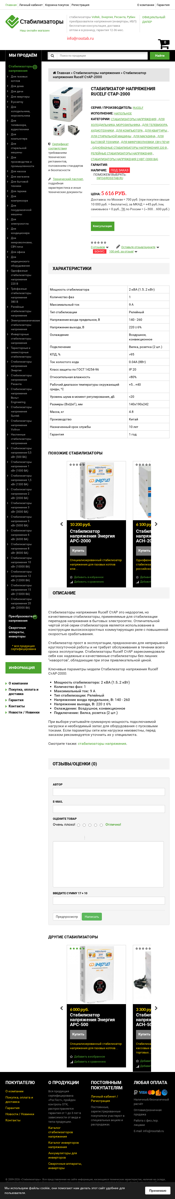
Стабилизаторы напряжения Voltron (21, 425)
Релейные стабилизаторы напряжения (21, 311)
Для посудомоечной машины (21, 210)
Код (96, 838)
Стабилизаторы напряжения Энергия (21, 366)
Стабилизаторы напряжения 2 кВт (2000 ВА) (21, 494)
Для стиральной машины (18, 148)
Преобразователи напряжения (20, 618)
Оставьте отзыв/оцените (138, 247)
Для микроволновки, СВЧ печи (21, 242)
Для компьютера (19, 136)
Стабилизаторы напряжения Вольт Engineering (21, 395)
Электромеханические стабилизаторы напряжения (25, 325)
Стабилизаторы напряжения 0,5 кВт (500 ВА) (21, 453)
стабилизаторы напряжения (102, 743)
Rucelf (138, 107)
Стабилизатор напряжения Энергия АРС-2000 (92, 536)
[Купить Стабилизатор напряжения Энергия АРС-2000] (96, 490)
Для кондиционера (20, 231)
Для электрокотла (20, 221)
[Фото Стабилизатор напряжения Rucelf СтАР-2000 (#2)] (73, 130)
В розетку (17, 101)
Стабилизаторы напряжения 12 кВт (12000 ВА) (21, 576)
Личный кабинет (31, 5)
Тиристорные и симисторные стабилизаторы (21, 352)
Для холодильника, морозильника (20, 111)
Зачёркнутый (79, 838)
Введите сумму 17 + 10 (70, 893)
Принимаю (157, 1190)
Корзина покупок (57, 5)
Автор (57, 784)
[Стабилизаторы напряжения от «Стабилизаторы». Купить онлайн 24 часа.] (34, 17)
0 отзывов (98, 247)
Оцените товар (65, 818)
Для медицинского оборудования (20, 261)
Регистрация (80, 5)
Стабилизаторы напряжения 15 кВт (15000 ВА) (21, 590)
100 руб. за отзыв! (121, 251)
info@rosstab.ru (110, 178)
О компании (145, 5)
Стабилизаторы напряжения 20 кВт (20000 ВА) (21, 603)
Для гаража (18, 191)
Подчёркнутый (73, 838)
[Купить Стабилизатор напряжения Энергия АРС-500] (96, 974)
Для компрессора (19, 198)
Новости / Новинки (24, 712)
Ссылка (102, 838)
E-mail (58, 801)
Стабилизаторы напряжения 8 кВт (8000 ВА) (21, 548)
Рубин (131, 17)
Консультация (102, 226)
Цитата (90, 838)
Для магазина (20, 176)
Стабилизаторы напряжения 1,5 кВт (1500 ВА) (21, 480)
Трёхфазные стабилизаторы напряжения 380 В (21, 295)
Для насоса (18, 171)
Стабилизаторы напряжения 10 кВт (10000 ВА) (21, 562)
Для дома (17, 86)
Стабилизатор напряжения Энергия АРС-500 (92, 1019)
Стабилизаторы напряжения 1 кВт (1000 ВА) (21, 466)
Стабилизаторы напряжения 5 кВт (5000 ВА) (21, 521)
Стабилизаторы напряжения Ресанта (21, 380)
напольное (123, 113)
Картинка (108, 838)
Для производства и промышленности (22, 162)
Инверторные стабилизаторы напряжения (21, 339)
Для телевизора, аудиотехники (20, 125)
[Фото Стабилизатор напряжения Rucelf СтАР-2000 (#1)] (59, 130)
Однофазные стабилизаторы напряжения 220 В (21, 277)
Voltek (96, 17)
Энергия (107, 17)
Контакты (17, 706)
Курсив (67, 838)
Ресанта (120, 17)
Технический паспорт (68, 179)
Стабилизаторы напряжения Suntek (21, 411)
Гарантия (163, 5)
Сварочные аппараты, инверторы (17, 632)
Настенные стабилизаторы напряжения (21, 439)
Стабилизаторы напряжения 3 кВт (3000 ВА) (21, 507)
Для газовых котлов (19, 78)
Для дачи (17, 91)
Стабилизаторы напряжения (20, 68)
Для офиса (18, 252)
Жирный (61, 838)
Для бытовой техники (19, 184)
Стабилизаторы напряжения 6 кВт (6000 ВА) (21, 535)
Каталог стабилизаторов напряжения (60, 1132)
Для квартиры (20, 96)
